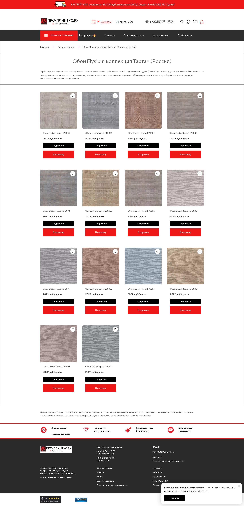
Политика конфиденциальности (112, 485)
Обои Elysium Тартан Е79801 (98, 133)
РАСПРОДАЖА (160, 481)
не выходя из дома (60, 434)
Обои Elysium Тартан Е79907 (98, 366)
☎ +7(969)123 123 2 (160, 22)
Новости (157, 468)
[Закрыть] (239, 486)
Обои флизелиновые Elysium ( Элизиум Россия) (109, 46)
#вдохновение (160, 35)
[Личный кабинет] (188, 22)
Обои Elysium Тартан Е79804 (56, 211)
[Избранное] (195, 22)
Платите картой (58, 428)
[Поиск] (182, 22)
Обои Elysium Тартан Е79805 (98, 211)
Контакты (109, 35)
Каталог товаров (104, 468)
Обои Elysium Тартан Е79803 (183, 133)
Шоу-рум (106, 21)
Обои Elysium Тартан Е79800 (56, 133)
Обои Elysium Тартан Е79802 (141, 133)
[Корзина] (202, 22)
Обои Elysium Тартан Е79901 (56, 289)
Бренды (100, 472)
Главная (44, 46)
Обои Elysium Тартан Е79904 (141, 289)
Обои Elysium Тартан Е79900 (183, 211)
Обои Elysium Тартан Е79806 (141, 211)
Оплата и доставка (134, 35)
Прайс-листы (185, 35)
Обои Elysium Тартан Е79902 (98, 289)
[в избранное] (72, 95)
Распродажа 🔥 (87, 35)
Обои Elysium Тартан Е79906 (56, 366)
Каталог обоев (66, 46)
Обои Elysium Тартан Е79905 (183, 289)
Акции (100, 476)
